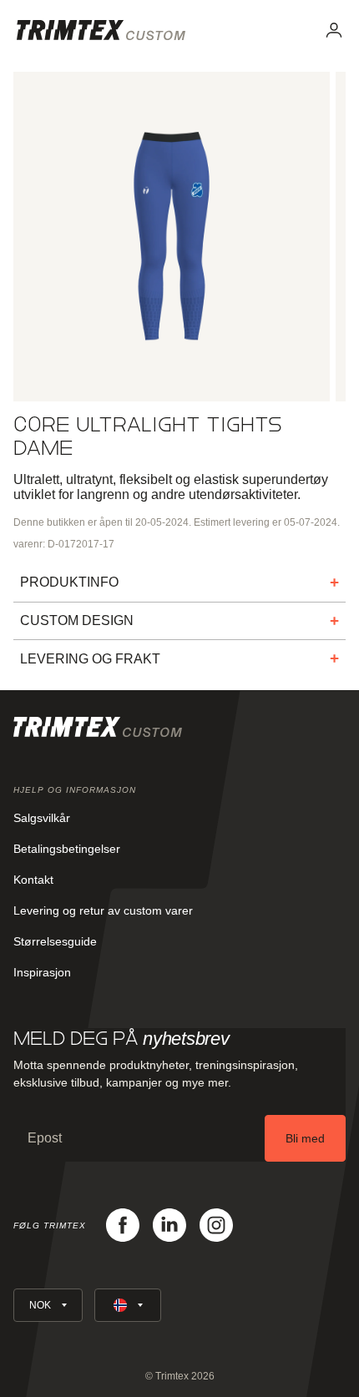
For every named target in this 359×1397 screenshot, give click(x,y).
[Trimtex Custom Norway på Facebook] (122, 1225)
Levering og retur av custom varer (103, 910)
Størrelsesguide (55, 941)
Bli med (305, 1138)
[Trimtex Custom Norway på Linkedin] (169, 1225)
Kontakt (33, 879)
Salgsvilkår (41, 818)
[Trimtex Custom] (101, 30)
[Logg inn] (334, 30)
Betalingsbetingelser (66, 848)
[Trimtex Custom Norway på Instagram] (216, 1225)
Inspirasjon (42, 972)
